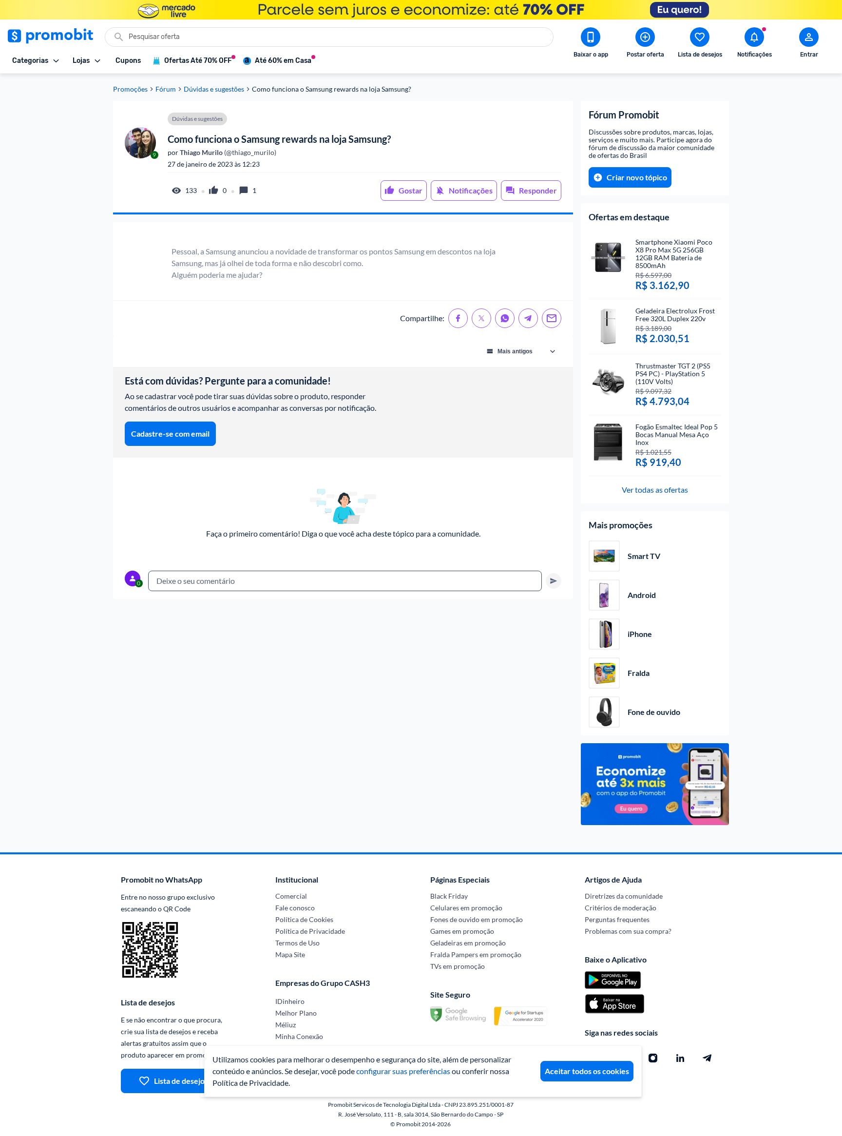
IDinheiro (290, 1001)
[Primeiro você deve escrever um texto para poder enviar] (553, 581)
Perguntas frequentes (617, 919)
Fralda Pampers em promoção (475, 954)
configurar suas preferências (403, 1071)
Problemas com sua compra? (628, 931)
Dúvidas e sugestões (214, 89)
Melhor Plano (296, 1013)
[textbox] (345, 581)
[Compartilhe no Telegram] (528, 318)
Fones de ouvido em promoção (476, 919)
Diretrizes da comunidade (624, 896)
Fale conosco (295, 908)
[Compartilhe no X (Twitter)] (481, 318)
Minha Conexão (299, 1036)
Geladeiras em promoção (468, 943)
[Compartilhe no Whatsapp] (505, 318)
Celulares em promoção (466, 908)
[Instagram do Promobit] (653, 1058)
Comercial (291, 896)
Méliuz (285, 1024)
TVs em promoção (457, 966)
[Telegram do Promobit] (707, 1058)
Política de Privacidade (310, 931)
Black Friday (449, 896)
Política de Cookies (304, 919)
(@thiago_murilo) (227, 152)
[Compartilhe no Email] (551, 318)
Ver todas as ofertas (655, 489)
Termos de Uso (297, 943)
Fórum (165, 89)
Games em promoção (462, 931)
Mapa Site (290, 954)
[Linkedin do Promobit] (680, 1058)
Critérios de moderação (620, 908)
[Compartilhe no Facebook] (458, 318)
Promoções (130, 89)
